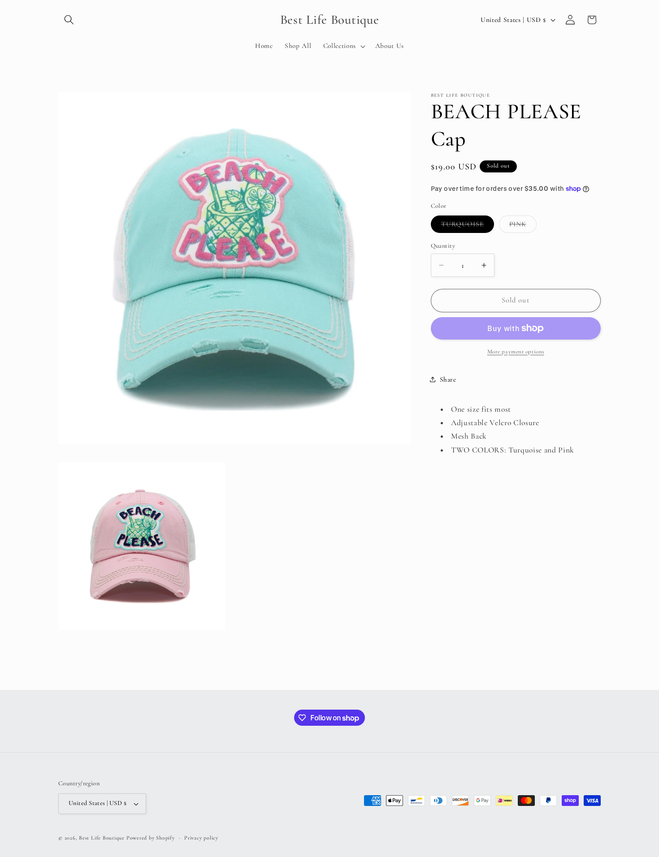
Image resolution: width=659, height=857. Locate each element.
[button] (69, 19)
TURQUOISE (467, 226)
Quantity (443, 246)
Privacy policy (201, 838)
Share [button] (448, 379)
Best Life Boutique (102, 838)
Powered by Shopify (150, 838)
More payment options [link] (515, 351)
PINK (523, 226)
